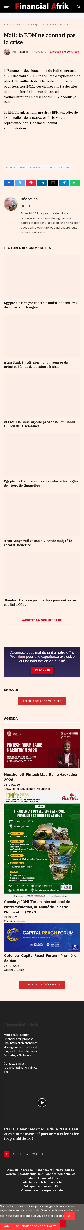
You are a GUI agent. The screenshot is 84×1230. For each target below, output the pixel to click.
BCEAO (10, 167)
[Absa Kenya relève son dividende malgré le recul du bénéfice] (42, 514)
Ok (70, 1215)
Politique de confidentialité (36, 1226)
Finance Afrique (60, 167)
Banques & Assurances (64, 52)
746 (34, 1153)
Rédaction (22, 51)
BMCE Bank (37, 167)
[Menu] (6, 6)
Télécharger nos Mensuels (42, 701)
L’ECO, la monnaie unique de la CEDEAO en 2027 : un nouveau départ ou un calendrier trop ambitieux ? (41, 1134)
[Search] (78, 6)
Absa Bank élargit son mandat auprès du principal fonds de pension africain (36, 364)
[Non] (63, 1223)
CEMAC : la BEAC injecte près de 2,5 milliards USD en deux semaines (39, 424)
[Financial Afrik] (42, 6)
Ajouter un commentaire (42, 620)
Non (6, 1226)
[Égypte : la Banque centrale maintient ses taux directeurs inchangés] (42, 276)
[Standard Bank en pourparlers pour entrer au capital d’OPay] (42, 573)
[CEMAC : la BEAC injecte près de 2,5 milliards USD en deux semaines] (42, 395)
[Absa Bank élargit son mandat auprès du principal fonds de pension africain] (42, 336)
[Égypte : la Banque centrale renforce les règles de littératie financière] (42, 454)
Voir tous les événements (42, 984)
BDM (22, 167)
